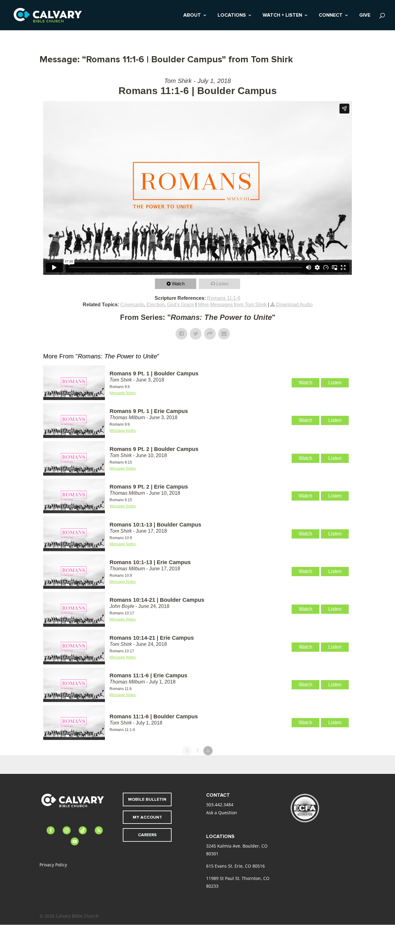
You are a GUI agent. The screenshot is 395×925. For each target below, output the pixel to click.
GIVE (364, 15)
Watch (178, 283)
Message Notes (123, 393)
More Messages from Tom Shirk (232, 304)
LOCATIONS (232, 15)
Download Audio (294, 304)
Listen (222, 283)
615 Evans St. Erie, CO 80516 (235, 866)
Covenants (132, 304)
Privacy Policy (53, 865)
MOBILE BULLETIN (147, 799)
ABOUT (192, 15)
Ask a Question (221, 813)
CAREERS (147, 834)
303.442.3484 (219, 804)
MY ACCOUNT (147, 817)
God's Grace (180, 304)
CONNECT (331, 15)
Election (155, 304)
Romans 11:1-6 (223, 298)
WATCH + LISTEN (282, 15)
